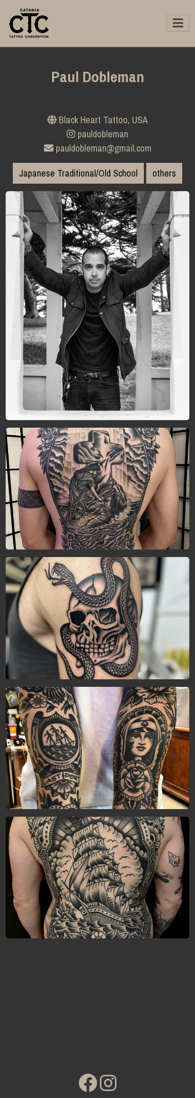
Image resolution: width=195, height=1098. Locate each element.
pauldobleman (101, 133)
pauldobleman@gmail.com (102, 148)
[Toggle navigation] (178, 23)
